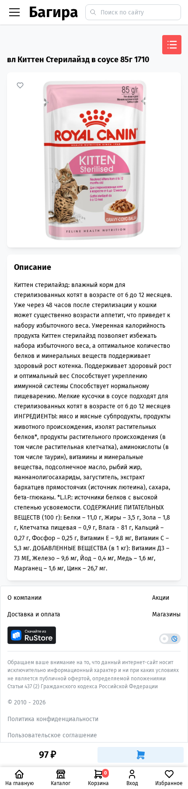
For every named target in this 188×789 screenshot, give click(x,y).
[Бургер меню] (14, 12)
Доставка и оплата (33, 614)
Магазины (166, 614)
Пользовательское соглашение (52, 735)
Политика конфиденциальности (52, 719)
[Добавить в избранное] (20, 85)
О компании (24, 597)
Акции (160, 597)
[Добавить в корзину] (140, 755)
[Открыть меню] (171, 44)
